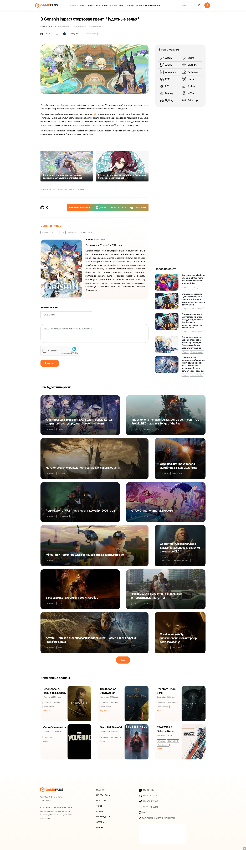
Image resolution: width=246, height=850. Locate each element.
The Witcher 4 (177, 473)
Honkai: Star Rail (196, 309)
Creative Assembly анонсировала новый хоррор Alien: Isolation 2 (178, 638)
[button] (207, 5)
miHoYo (63, 189)
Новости (74, 5)
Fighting (169, 100)
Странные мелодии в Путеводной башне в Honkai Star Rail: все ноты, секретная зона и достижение (193, 299)
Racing (190, 58)
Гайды (82, 5)
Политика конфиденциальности (158, 818)
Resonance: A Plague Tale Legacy (54, 690)
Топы (120, 5)
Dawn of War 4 (63, 516)
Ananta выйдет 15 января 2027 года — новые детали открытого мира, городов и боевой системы (79, 421)
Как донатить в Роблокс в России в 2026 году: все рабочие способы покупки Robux (193, 279)
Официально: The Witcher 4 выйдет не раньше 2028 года (178, 465)
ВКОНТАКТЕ (120, 207)
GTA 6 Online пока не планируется (152, 510)
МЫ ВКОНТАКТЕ (150, 795)
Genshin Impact (90, 34)
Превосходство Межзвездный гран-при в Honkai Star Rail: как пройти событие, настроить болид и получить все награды (193, 364)
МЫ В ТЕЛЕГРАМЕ (150, 801)
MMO (168, 79)
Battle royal (193, 100)
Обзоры (90, 5)
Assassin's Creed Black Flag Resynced (175, 560)
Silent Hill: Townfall (111, 727)
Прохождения (102, 5)
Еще (123, 660)
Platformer (192, 72)
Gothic (60, 603)
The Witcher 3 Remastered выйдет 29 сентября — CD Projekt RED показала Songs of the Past (165, 421)
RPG (81, 189)
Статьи (113, 5)
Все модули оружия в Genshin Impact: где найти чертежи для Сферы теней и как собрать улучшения (192, 342)
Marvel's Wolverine (54, 727)
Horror (190, 79)
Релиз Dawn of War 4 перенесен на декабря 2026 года (80, 510)
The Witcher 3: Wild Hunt (152, 429)
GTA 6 (146, 516)
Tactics (191, 86)
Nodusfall (61, 473)
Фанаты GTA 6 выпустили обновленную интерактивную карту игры (156, 595)
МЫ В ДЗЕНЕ (148, 790)
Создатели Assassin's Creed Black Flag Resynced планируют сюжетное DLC (180, 547)
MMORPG (192, 65)
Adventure (170, 72)
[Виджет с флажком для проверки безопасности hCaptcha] (59, 350)
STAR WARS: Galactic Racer (166, 729)
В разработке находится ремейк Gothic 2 (72, 597)
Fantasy (169, 93)
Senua (60, 647)
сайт (95, 114)
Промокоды (141, 5)
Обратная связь (150, 807)
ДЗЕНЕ (102, 207)
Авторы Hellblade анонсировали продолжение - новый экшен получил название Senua (91, 639)
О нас (145, 812)
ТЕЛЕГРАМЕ (140, 207)
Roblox (193, 287)
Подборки (129, 5)
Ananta (60, 429)
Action (73, 189)
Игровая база (154, 5)
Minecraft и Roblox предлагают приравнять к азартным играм (85, 554)
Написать (49, 363)
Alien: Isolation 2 (177, 648)
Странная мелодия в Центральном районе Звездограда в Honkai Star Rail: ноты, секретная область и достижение (192, 321)
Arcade (169, 65)
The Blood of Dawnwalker (108, 690)
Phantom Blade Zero (166, 690)
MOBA (190, 93)
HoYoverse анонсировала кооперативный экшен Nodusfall (83, 467)
